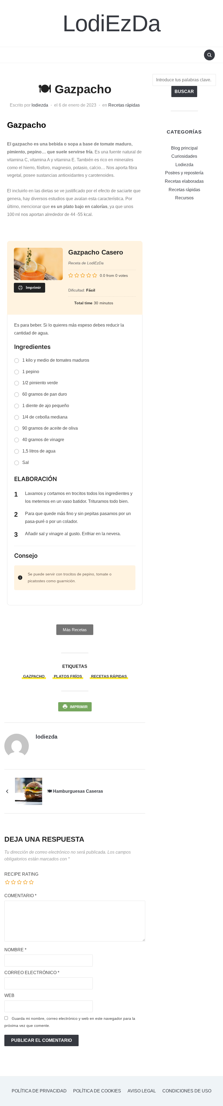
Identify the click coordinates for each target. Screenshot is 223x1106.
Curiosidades (184, 156)
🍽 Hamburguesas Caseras (75, 791)
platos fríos (68, 676)
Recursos (184, 198)
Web (9, 995)
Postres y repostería (184, 173)
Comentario (20, 895)
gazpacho (34, 676)
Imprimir (79, 707)
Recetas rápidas (124, 105)
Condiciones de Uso (186, 1091)
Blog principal (184, 148)
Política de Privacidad (39, 1091)
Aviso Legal (142, 1091)
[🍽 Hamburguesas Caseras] (28, 791)
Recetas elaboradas (184, 181)
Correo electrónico (31, 972)
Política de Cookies (97, 1091)
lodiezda (40, 105)
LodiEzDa (111, 23)
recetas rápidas (109, 676)
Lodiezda (184, 164)
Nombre (15, 949)
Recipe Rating (21, 874)
